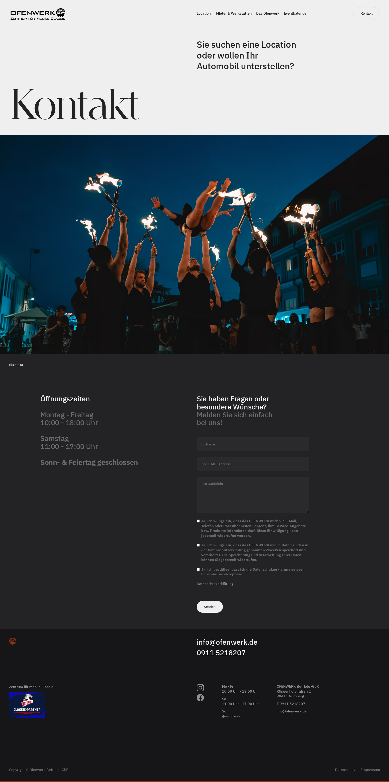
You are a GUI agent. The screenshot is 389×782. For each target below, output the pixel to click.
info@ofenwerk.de (227, 642)
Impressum (370, 769)
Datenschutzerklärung (215, 583)
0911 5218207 (221, 652)
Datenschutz (345, 769)
